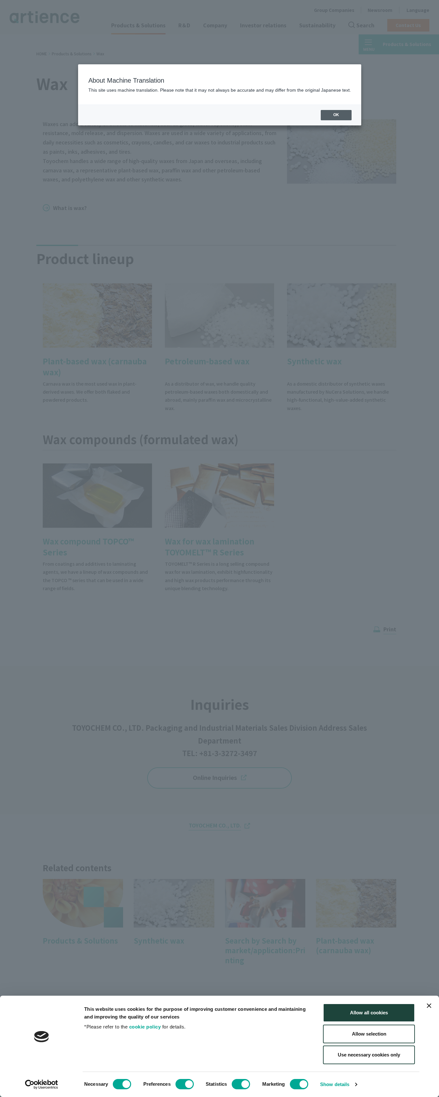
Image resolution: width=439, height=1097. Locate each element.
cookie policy (145, 1026)
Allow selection (369, 1034)
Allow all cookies (369, 1012)
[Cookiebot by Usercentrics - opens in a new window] (41, 1084)
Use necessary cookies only (369, 1054)
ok (336, 115)
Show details (334, 1084)
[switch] (184, 1084)
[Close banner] (429, 1005)
